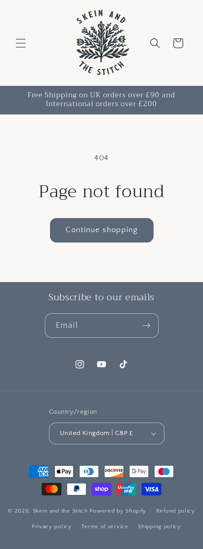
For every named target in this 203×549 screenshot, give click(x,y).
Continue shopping (102, 229)
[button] (20, 43)
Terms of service (104, 527)
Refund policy (175, 511)
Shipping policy (159, 527)
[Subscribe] (146, 325)
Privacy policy (52, 527)
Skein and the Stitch (61, 510)
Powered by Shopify (118, 510)
